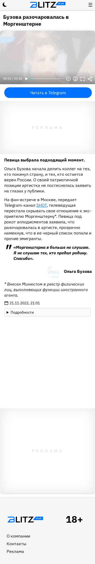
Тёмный (5, 5)
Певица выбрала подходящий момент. (44, 160)
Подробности (22, 312)
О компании (18, 536)
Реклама (15, 551)
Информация (75, 79)
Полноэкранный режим (82, 79)
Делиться (90, 79)
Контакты (16, 543)
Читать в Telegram (48, 92)
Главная (25, 519)
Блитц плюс (47, 5)
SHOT (41, 205)
